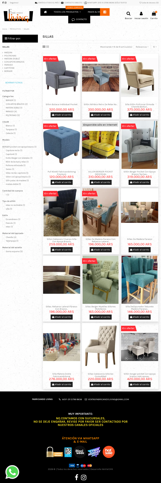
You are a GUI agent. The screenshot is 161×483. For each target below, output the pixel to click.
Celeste (11, 133)
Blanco (10, 125)
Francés (11, 223)
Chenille (11, 237)
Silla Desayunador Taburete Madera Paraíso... (139, 307)
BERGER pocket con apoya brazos (19, 147)
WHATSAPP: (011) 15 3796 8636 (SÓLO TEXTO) (107, 3)
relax (9, 227)
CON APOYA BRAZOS (14, 62)
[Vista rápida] (64, 100)
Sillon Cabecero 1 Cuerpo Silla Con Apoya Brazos (61, 240)
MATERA (8, 52)
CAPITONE (9, 68)
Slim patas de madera (17, 180)
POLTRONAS (10, 55)
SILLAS (5, 47)
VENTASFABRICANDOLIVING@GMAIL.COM (108, 399)
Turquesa (11, 129)
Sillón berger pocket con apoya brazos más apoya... (139, 375)
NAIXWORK (107, 469)
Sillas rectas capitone (17, 173)
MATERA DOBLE (12, 58)
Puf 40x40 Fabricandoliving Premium (62, 172)
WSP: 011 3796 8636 (72, 399)
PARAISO (8, 65)
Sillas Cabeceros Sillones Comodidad (100, 375)
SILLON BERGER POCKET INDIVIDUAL (100, 172)
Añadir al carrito (62, 114)
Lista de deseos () (150, 3)
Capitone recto (14, 150)
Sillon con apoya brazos (18, 177)
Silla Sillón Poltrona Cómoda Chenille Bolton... (139, 105)
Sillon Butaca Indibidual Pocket (62, 104)
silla (9, 209)
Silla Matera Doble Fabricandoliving (61, 375)
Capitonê (11, 154)
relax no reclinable (15, 205)
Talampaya (12, 241)
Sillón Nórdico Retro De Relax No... (100, 104)
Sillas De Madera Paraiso (139, 239)
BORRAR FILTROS (13, 82)
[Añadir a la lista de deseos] (59, 100)
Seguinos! (14, 3)
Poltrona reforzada (15, 165)
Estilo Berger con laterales (19, 158)
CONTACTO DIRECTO (73, 3)
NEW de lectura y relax (17, 162)
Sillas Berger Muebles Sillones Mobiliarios (100, 307)
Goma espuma (14, 251)
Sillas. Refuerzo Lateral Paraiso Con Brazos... (61, 307)
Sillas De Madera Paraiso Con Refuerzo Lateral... (100, 240)
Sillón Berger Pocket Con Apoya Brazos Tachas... (139, 172)
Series (10, 169)
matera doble (13, 184)
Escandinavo (13, 219)
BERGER (8, 71)
